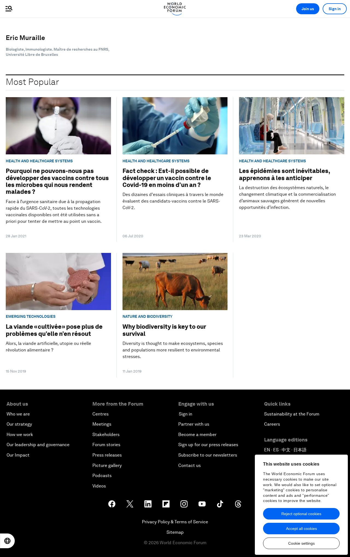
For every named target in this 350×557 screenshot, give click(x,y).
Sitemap (175, 532)
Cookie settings (301, 543)
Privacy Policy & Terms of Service (175, 521)
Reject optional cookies (301, 514)
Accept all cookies (301, 528)
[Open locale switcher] (7, 541)
